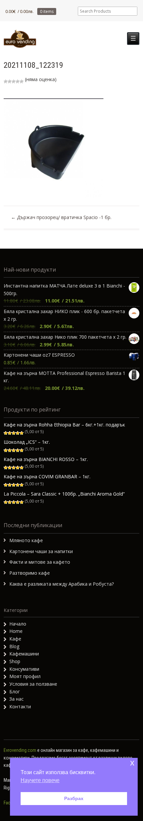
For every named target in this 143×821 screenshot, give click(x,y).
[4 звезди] (18, 81)
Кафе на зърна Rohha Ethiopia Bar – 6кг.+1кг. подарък (64, 424)
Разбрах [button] (73, 798)
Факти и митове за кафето (39, 562)
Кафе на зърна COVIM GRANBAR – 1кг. (47, 476)
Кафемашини (24, 653)
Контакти (20, 706)
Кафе (15, 639)
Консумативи (24, 669)
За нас (16, 699)
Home (16, 631)
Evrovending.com (20, 750)
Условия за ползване (33, 684)
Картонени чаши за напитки (41, 551)
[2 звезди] (10, 81)
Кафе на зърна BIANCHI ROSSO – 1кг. (46, 459)
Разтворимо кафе (29, 573)
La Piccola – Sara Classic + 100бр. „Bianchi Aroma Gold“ (64, 494)
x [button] (132, 763)
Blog (14, 646)
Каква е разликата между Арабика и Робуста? (61, 584)
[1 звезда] (6, 81)
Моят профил (25, 676)
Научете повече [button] (40, 780)
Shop (14, 661)
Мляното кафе (26, 540)
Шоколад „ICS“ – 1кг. (27, 442)
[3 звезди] (14, 81)
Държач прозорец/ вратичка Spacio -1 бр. (61, 217)
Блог (14, 691)
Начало (17, 624)
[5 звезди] (22, 81)
